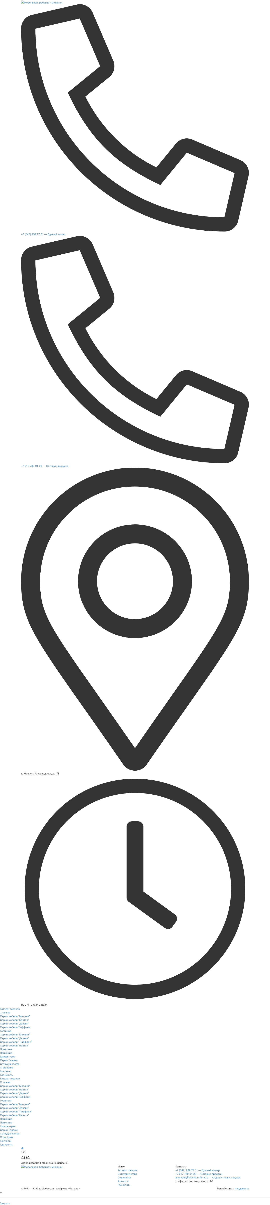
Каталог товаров (127, 1170)
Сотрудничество (127, 1173)
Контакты (123, 1181)
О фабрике (124, 1177)
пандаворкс (242, 1188)
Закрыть (5, 1203)
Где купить (124, 1184)
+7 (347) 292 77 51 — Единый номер (43, 234)
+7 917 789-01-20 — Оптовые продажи (44, 466)
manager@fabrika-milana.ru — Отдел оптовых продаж (207, 1177)
